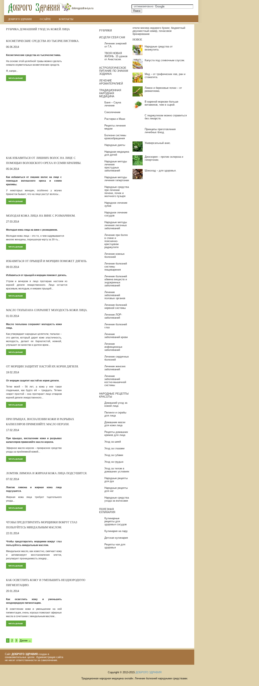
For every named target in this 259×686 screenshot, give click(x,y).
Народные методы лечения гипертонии (116, 179)
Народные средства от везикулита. (159, 48)
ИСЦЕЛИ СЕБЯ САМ (112, 37)
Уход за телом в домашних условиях (116, 470)
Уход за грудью (113, 461)
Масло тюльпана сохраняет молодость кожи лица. (47, 310)
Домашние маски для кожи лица (114, 424)
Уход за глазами (114, 448)
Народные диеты (114, 145)
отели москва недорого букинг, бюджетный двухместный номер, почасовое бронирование (159, 30)
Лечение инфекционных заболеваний (113, 346)
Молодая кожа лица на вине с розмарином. (40, 215)
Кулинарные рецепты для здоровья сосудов (115, 521)
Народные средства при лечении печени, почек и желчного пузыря (116, 191)
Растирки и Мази (114, 118)
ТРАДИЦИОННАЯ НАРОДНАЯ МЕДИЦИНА (110, 93)
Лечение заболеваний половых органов (114, 295)
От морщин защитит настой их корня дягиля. (42, 366)
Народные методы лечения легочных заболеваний (115, 225)
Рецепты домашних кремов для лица (116, 433)
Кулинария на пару (116, 531)
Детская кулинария (116, 537)
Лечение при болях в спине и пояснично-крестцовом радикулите (116, 241)
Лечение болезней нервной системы (115, 306)
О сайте (45, 19)
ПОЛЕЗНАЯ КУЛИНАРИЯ (107, 511)
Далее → (25, 640)
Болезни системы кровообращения (115, 137)
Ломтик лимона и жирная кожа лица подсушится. (46, 473)
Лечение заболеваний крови (116, 336)
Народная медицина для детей (116, 153)
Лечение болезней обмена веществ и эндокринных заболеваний (115, 281)
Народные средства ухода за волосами (116, 499)
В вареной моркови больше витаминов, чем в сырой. (161, 103)
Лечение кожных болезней (114, 255)
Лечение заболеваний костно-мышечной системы (115, 381)
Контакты (66, 19)
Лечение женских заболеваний (115, 368)
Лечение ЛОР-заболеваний (113, 316)
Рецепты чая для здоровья (114, 546)
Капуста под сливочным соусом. (165, 60)
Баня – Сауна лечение (112, 104)
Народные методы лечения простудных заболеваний (115, 166)
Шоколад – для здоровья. (160, 170)
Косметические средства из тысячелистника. (42, 41)
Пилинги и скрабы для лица (115, 414)
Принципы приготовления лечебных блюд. (160, 131)
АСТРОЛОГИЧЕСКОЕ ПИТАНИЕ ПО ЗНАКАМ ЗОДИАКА (113, 70)
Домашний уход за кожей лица (115, 404)
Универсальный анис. (158, 142)
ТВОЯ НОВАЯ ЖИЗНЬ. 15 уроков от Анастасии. (115, 56)
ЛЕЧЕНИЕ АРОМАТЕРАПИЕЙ (111, 82)
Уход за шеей (112, 441)
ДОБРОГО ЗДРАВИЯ (20, 19)
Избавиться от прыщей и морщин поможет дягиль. (46, 261)
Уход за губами (113, 455)
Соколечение (112, 112)
